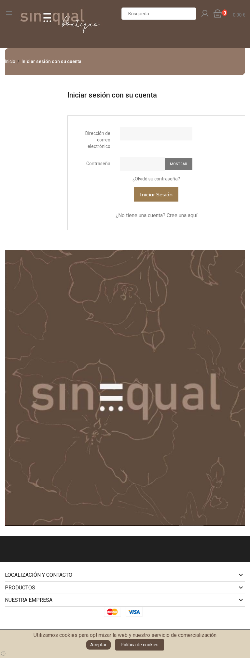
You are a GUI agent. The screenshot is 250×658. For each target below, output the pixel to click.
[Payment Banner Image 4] (136, 612)
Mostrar (178, 164)
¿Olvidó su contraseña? (156, 178)
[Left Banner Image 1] (125, 387)
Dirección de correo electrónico (97, 140)
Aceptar (98, 644)
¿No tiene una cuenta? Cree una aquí (156, 215)
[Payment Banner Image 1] (114, 612)
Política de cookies (140, 644)
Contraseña (98, 163)
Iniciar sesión (156, 194)
